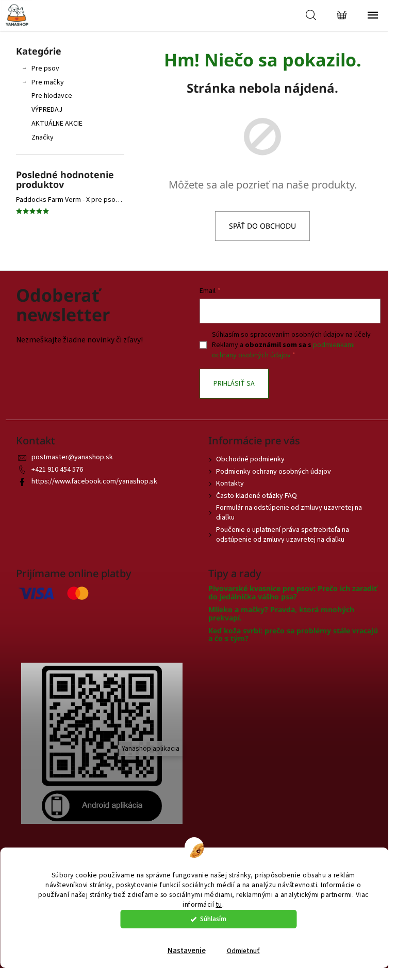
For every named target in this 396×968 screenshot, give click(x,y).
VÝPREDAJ (46, 110)
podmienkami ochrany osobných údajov (283, 350)
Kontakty (230, 483)
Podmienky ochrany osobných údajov (273, 471)
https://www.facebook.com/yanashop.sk (94, 481)
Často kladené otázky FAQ (256, 496)
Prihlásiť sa (234, 383)
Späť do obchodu (262, 226)
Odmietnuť (243, 951)
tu (219, 904)
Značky (42, 137)
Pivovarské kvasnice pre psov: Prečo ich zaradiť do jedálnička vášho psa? (292, 592)
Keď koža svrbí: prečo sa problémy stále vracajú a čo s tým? (293, 635)
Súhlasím (213, 919)
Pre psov (45, 68)
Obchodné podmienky (250, 459)
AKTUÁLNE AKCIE (56, 123)
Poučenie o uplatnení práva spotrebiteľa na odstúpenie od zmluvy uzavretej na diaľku (282, 535)
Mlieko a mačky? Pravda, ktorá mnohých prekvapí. (281, 613)
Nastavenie (187, 950)
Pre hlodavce (51, 96)
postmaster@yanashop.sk (72, 457)
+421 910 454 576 (57, 469)
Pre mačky (47, 82)
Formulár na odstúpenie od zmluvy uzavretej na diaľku (289, 513)
